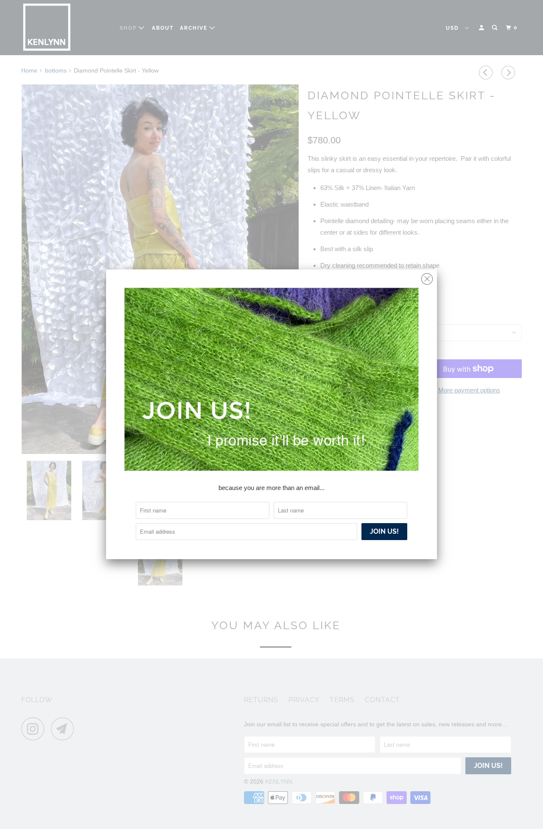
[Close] (427, 277)
